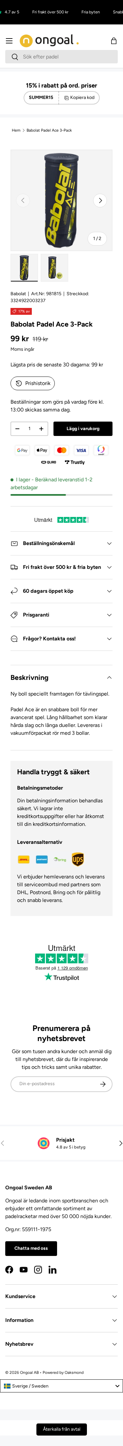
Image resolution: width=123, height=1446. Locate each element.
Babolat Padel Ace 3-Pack (49, 130)
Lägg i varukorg (83, 428)
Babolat (18, 294)
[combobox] (61, 56)
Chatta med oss (31, 1248)
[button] (114, 41)
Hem (16, 130)
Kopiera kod (82, 97)
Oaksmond (74, 1372)
